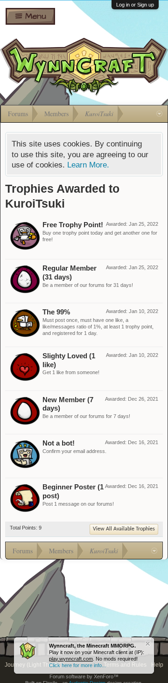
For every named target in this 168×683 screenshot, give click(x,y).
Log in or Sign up (135, 4)
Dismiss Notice (147, 643)
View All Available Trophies (124, 529)
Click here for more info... (77, 665)
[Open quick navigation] (159, 114)
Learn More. (88, 164)
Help (157, 665)
